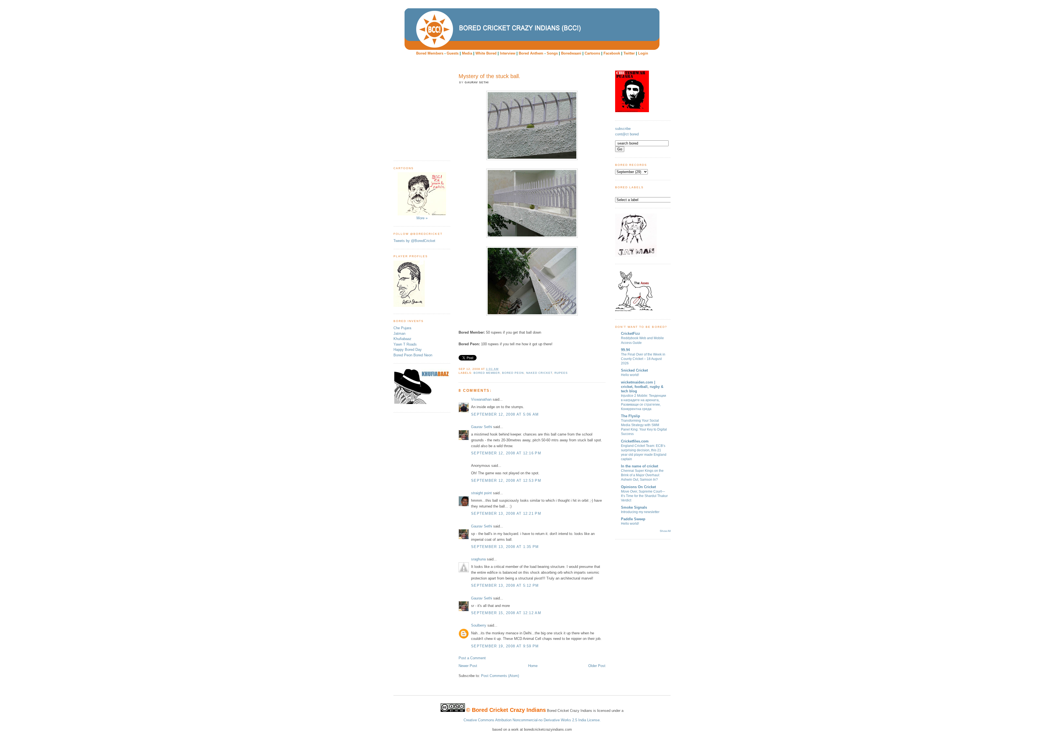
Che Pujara (402, 328)
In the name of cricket (639, 466)
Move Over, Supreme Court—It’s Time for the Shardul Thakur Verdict (644, 496)
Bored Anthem (531, 53)
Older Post (596, 666)
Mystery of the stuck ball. (489, 76)
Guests (453, 53)
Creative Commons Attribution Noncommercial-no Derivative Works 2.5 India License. (532, 720)
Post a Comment (472, 658)
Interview (507, 53)
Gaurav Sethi (482, 427)
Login (643, 53)
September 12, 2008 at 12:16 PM (506, 453)
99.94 (625, 350)
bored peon (513, 372)
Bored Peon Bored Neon (412, 355)
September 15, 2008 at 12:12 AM (506, 613)
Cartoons (592, 53)
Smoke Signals (634, 507)
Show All (665, 530)
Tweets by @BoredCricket (414, 241)
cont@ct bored (627, 134)
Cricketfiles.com (635, 441)
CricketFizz (630, 333)
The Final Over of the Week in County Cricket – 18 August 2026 (643, 358)
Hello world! (630, 375)
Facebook (611, 53)
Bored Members (429, 53)
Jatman (399, 333)
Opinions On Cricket (638, 487)
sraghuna (478, 559)
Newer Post (468, 666)
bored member (487, 372)
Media (467, 53)
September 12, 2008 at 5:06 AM (505, 414)
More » (422, 218)
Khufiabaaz (402, 339)
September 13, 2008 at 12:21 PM (506, 513)
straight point (481, 493)
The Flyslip (630, 416)
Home (533, 666)
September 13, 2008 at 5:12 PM (505, 585)
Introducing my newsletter (640, 512)
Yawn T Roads (405, 344)
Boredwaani (571, 53)
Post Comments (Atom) (500, 676)
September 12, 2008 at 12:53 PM (506, 480)
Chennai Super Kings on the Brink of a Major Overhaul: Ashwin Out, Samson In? (642, 475)
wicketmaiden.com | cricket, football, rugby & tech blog (642, 386)
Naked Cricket (539, 372)
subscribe (623, 129)
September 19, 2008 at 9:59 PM (505, 646)
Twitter (629, 53)
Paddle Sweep (633, 519)
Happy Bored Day (407, 349)
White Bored (486, 53)
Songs (552, 53)
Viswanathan (481, 399)
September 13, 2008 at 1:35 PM (505, 547)
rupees (561, 372)
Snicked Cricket (634, 370)
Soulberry (478, 625)
